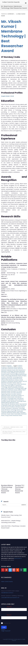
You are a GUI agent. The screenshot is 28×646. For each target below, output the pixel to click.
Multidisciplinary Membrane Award (9, 402)
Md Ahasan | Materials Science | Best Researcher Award (12, 427)
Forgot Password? (5, 631)
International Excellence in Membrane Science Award (12, 396)
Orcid (12, 96)
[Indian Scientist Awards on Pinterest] (13, 570)
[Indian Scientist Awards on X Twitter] (10, 570)
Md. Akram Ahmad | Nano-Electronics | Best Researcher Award (13, 432)
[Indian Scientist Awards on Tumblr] (21, 570)
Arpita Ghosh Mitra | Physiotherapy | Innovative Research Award (13, 527)
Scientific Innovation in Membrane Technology (12, 408)
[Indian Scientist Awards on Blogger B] (17, 570)
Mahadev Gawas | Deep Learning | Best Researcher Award (11, 516)
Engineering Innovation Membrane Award (11, 378)
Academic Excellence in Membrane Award (11, 366)
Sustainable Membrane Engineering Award (13, 410)
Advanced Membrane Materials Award (12, 369)
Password (6, 615)
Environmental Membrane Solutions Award (12, 380)
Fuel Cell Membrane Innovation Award (14, 382)
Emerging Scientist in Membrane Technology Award (13, 376)
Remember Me (7, 623)
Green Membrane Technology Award (14, 388)
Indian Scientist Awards (11, 2)
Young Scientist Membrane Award (13, 415)
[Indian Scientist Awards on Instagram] (2, 570)
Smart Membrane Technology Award (10, 409)
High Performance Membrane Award (13, 389)
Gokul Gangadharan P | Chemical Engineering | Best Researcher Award (7, 489)
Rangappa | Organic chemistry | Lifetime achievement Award (19, 489)
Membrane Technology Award (18, 401)
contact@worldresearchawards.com (10, 597)
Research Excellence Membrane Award (14, 407)
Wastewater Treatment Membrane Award (12, 411)
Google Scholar (5, 96)
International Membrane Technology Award (11, 397)
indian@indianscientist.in (7, 592)
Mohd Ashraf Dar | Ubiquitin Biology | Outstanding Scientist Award (11, 521)
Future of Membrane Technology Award (11, 383)
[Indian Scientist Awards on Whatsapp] (25, 570)
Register (3, 629)
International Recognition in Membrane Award (12, 399)
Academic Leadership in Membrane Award (11, 367)
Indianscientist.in (18, 557)
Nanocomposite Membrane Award (10, 404)
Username (6, 606)
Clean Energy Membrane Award (13, 375)
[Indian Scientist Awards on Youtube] (6, 570)
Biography (9, 365)
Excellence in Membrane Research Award (11, 381)
